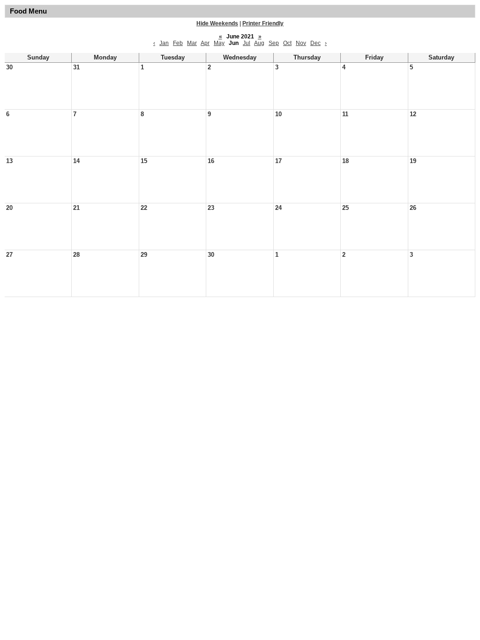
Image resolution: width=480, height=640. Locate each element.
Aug (259, 43)
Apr (205, 43)
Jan (164, 43)
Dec (315, 43)
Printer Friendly (263, 23)
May (219, 43)
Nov (301, 43)
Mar (192, 43)
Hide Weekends (217, 23)
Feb (178, 43)
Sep (274, 43)
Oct (287, 43)
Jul (246, 43)
